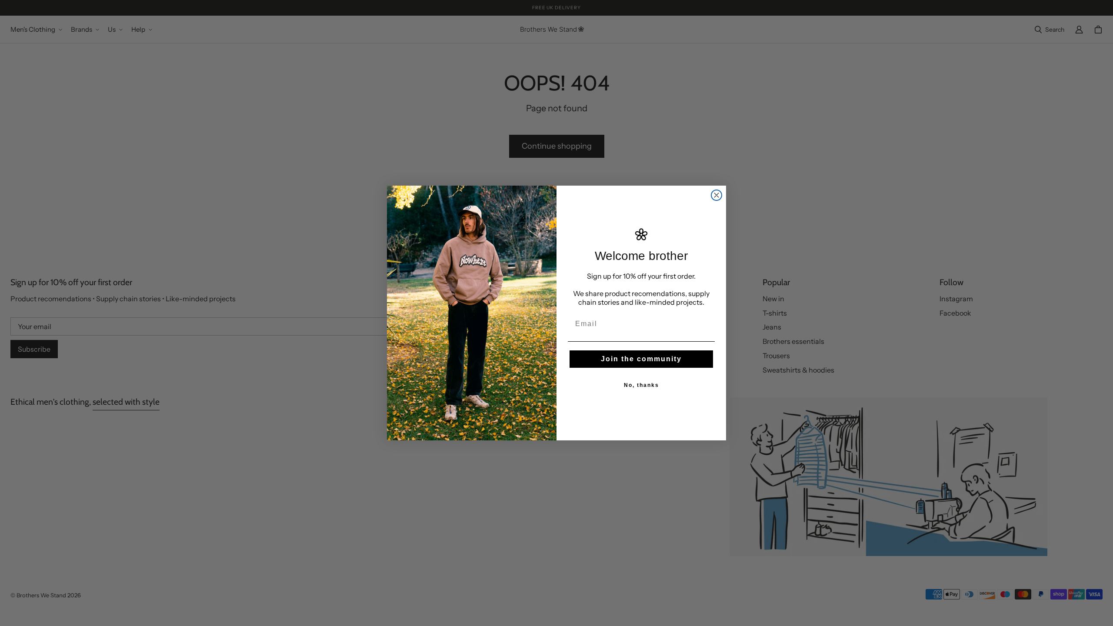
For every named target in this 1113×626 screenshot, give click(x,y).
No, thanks (641, 385)
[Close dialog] (716, 195)
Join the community (641, 359)
